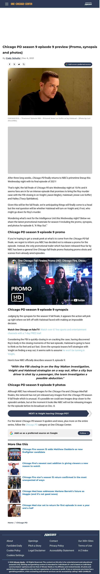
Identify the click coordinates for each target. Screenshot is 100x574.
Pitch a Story (34, 545)
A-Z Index (83, 550)
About (10, 541)
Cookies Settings (15, 555)
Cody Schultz (13, 58)
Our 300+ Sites (85, 541)
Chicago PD (32, 424)
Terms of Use (85, 545)
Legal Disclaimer (36, 550)
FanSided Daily (14, 545)
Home (11, 523)
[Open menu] (6, 3)
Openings (33, 541)
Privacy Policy (57, 545)
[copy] (24, 64)
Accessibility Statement (62, 550)
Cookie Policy (13, 550)
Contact (54, 541)
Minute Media (19, 562)
